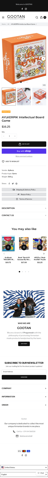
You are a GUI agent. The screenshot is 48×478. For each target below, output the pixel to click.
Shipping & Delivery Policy (25, 190)
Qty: (3, 132)
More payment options (24, 156)
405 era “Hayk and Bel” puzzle (40, 258)
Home (4, 24)
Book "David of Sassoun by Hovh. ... (24, 258)
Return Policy (26, 194)
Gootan (24, 419)
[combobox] (24, 467)
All (8, 24)
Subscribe (24, 377)
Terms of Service (25, 199)
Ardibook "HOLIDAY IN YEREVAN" (8, 258)
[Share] (9, 184)
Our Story (24, 343)
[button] (43, 59)
